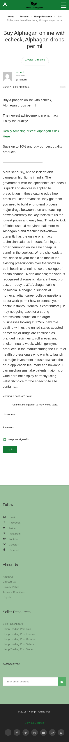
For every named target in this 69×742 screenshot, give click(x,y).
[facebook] (17, 732)
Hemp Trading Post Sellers (18, 644)
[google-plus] (52, 732)
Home (11, 16)
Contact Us (9, 581)
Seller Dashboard (13, 623)
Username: (9, 414)
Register (8, 597)
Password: (9, 427)
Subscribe (62, 681)
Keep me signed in (18, 439)
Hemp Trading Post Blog (17, 628)
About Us (8, 576)
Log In (9, 449)
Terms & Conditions (14, 592)
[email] (8, 732)
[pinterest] (61, 732)
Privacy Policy (11, 586)
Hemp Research (43, 16)
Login (5, 5)
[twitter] (25, 732)
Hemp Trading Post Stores (18, 649)
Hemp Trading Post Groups (19, 639)
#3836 (63, 87)
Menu (64, 5)
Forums (24, 16)
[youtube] (43, 732)
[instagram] (34, 732)
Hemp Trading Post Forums (19, 634)
